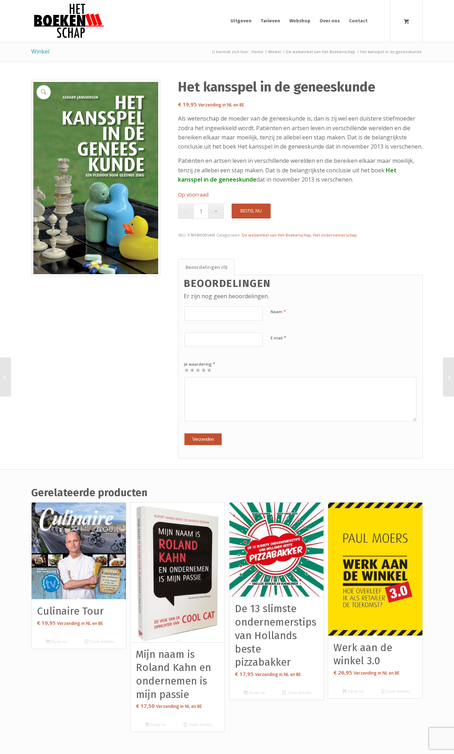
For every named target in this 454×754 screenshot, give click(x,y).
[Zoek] (378, 21)
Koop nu (58, 641)
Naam (278, 311)
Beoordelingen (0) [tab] (206, 267)
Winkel (40, 51)
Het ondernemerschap (335, 235)
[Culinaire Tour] (448, 377)
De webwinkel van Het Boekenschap (276, 235)
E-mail (278, 337)
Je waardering (199, 364)
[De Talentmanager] (5, 377)
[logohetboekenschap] (67, 21)
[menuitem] (241, 21)
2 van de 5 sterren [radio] (189, 370)
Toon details (101, 641)
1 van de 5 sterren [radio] (186, 370)
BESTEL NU (251, 211)
